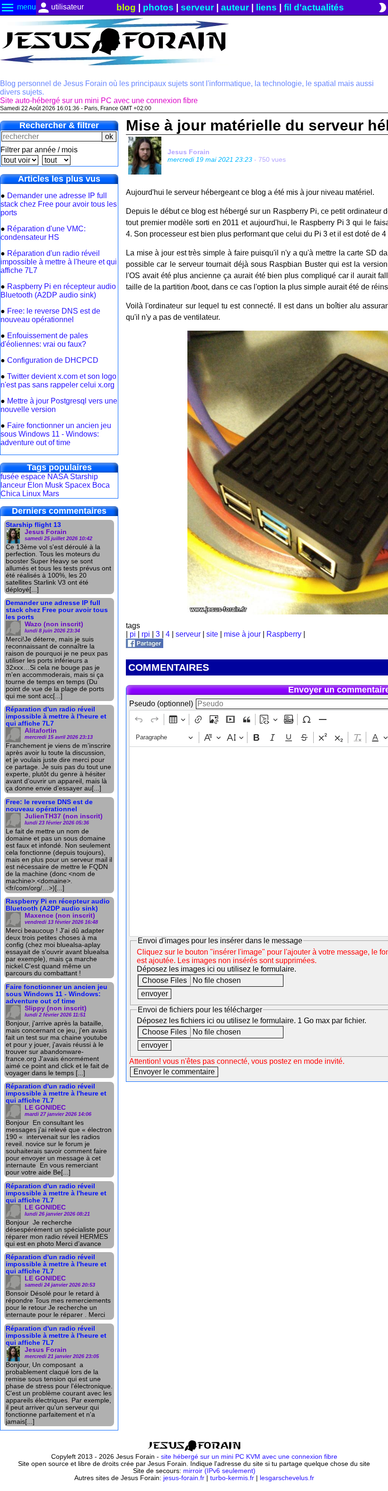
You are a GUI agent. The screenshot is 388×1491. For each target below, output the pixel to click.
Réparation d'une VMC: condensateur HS (43, 233)
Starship (84, 477)
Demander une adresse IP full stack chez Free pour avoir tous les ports (58, 204)
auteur (235, 7)
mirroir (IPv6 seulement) (219, 1470)
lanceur (13, 485)
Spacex (77, 485)
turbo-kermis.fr (232, 1478)
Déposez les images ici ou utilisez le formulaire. (216, 969)
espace (33, 477)
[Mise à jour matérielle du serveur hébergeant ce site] (144, 645)
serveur (197, 7)
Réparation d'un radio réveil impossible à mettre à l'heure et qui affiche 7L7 (58, 261)
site (212, 634)
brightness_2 (382, 7)
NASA (57, 477)
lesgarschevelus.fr (287, 1478)
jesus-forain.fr (183, 1478)
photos (158, 7)
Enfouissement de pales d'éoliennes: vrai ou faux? (44, 340)
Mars (51, 494)
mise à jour (242, 634)
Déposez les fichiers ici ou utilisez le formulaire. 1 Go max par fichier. (251, 1021)
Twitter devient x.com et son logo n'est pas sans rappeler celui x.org (58, 380)
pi (133, 634)
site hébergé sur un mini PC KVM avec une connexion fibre (249, 1456)
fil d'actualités (314, 7)
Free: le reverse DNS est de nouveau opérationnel (50, 315)
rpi (145, 634)
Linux (31, 494)
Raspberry (283, 634)
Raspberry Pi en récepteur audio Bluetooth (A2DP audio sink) (58, 290)
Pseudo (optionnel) (161, 704)
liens (266, 7)
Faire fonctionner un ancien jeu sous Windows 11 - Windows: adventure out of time (55, 434)
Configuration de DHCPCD (52, 360)
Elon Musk (45, 485)
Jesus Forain (189, 152)
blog (126, 7)
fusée (9, 477)
